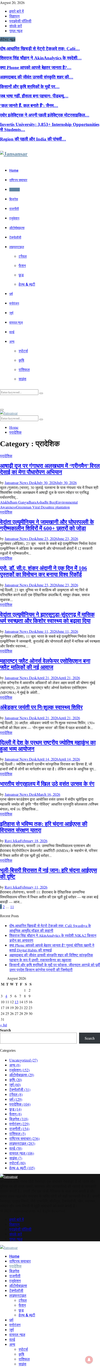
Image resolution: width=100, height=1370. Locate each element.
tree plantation (59, 507)
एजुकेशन (14, 218)
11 (12, 906)
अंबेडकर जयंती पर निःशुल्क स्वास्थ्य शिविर (41, 707)
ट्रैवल (23, 256)
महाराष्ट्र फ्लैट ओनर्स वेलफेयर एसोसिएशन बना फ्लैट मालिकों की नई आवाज (45, 664)
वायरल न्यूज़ (16, 322)
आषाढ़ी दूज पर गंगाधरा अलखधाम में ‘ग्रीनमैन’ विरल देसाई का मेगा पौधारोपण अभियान (50, 469)
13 (16, 1001)
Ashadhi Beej (46, 502)
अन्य (11, 341)
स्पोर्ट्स (23, 351)
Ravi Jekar (12, 840)
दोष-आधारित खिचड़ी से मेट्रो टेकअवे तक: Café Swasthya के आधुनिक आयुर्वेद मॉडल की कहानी (50, 928)
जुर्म (11, 313)
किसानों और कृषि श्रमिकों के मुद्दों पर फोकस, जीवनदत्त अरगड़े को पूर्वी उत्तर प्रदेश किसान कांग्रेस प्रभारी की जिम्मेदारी (54, 967)
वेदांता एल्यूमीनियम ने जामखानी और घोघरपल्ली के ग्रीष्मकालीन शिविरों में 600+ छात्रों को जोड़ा (47, 525)
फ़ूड (21, 275)
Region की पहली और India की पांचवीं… (33, 139)
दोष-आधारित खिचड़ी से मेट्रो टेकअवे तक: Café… (40, 48)
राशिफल (24, 369)
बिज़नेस (13, 199)
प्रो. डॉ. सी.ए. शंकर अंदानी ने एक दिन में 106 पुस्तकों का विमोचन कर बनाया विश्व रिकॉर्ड (43, 571)
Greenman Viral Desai (32, 507)
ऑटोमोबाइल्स (16, 228)
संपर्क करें (15, 25)
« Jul (3, 1024)
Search (5, 1030)
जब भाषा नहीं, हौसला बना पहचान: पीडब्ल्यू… (34, 95)
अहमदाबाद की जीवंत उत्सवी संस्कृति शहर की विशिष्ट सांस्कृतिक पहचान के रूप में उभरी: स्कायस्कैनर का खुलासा (51, 957)
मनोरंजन (14, 303)
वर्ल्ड (11, 332)
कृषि (21, 360)
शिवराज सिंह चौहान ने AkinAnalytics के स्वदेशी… (41, 57)
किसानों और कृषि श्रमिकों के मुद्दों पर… (30, 86)
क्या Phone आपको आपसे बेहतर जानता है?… (35, 67)
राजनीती (14, 209)
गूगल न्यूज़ (15, 30)
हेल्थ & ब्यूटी (27, 284)
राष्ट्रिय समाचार (18, 180)
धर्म (11, 294)
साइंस (22, 379)
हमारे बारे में (16, 11)
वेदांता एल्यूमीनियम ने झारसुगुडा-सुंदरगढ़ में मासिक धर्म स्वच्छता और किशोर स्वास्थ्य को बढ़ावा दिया (47, 618)
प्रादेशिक (14, 189)
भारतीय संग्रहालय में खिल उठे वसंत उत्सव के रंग (47, 784)
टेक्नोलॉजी (15, 237)
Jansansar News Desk (21, 482)
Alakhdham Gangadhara (18, 502)
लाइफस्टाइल (16, 247)
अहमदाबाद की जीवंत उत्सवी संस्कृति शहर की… (36, 77)
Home (13, 170)
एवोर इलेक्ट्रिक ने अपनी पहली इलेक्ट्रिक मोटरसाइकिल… (44, 115)
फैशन (22, 265)
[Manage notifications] (89, 1359)
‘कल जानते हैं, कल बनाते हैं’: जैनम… (29, 105)
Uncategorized (23, 1060)
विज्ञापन (14, 16)
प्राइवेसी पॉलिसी (20, 20)
